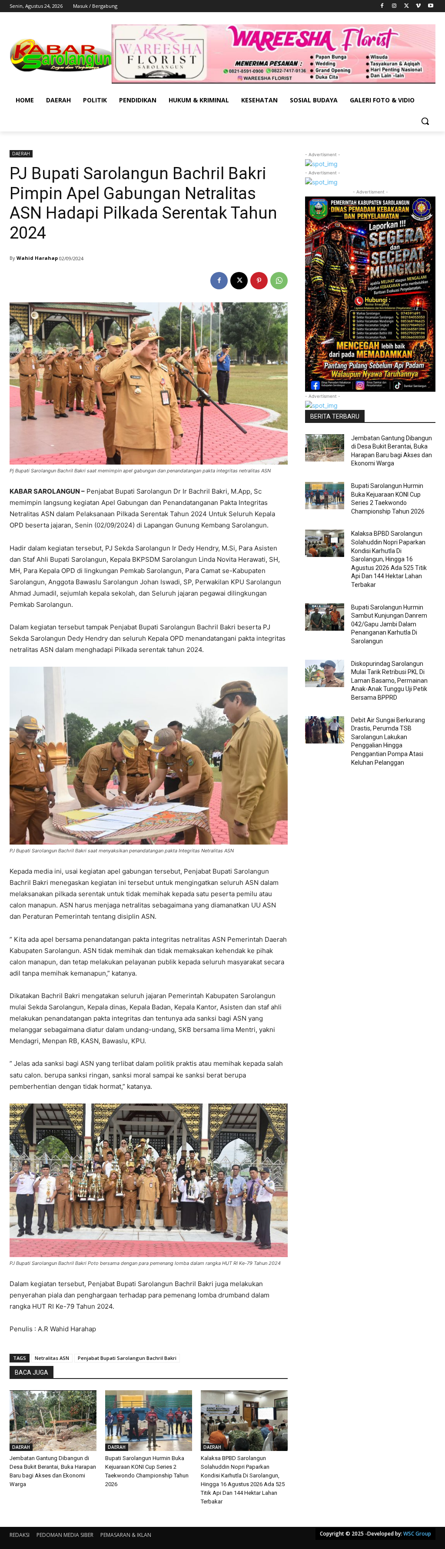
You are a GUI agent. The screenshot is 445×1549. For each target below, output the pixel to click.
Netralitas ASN (52, 1358)
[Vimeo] (418, 6)
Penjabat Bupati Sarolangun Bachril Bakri (127, 1358)
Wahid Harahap (37, 258)
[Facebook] (382, 6)
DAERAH (21, 154)
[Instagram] (394, 6)
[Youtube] (430, 6)
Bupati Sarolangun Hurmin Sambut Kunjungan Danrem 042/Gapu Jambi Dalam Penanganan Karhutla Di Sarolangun (389, 624)
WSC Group (417, 1533)
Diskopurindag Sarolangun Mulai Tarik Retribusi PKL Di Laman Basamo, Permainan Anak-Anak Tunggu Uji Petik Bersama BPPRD (389, 680)
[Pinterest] (259, 280)
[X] (407, 6)
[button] (425, 121)
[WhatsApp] (279, 280)
